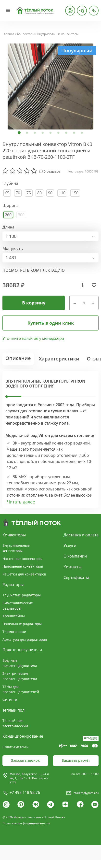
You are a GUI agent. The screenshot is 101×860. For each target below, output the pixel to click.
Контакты (72, 567)
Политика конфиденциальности (26, 823)
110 (62, 193)
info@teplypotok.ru (86, 793)
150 (75, 193)
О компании (75, 556)
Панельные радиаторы (22, 623)
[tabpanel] (50, 86)
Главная (8, 34)
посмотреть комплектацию (33, 270)
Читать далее (21, 502)
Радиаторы (13, 584)
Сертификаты (76, 577)
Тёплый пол (13, 710)
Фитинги (9, 699)
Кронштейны (13, 616)
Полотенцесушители (22, 649)
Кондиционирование (22, 736)
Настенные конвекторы (22, 558)
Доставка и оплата (81, 535)
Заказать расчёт (76, 760)
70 (18, 193)
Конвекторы (26, 34)
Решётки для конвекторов (24, 574)
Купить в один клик (50, 323)
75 (28, 193)
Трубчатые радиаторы (21, 595)
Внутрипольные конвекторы (57, 34)
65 (7, 193)
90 (50, 193)
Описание (18, 358)
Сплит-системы (15, 747)
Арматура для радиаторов (24, 639)
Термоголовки (14, 631)
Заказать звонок (25, 760)
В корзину (33, 303)
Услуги (69, 545)
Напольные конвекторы (22, 566)
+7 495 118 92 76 (25, 792)
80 (39, 193)
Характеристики (59, 358)
